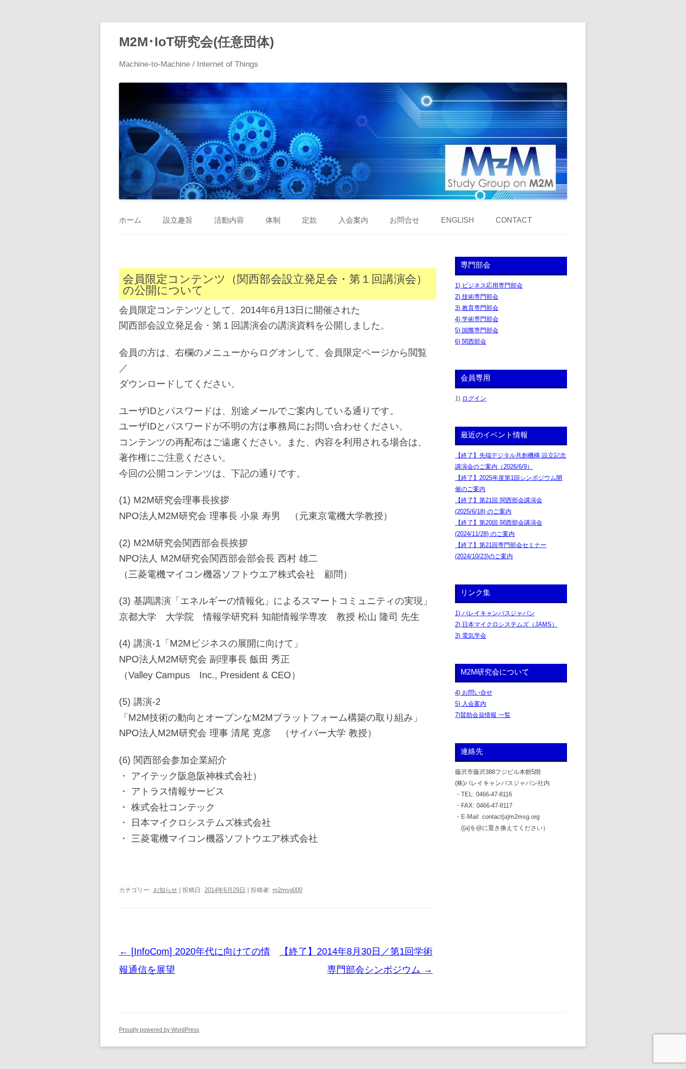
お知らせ (165, 889)
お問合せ (405, 220)
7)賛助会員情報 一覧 (483, 714)
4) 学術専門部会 (476, 319)
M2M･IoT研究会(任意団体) (196, 42)
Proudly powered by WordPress (159, 1030)
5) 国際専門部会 (476, 330)
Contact (514, 220)
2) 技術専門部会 (476, 296)
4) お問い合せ (473, 692)
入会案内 (353, 220)
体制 (273, 220)
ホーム (130, 220)
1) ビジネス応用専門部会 (489, 285)
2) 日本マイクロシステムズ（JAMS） (506, 624)
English (457, 220)
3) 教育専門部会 (476, 307)
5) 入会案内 (470, 703)
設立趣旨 (178, 220)
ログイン (474, 398)
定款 (309, 220)
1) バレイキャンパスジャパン (495, 613)
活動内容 (229, 220)
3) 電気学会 (470, 635)
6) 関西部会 (470, 341)
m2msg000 (287, 889)
